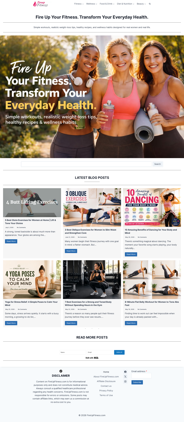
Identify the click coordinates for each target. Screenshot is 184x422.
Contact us (106, 386)
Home (106, 372)
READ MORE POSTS (92, 337)
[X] (125, 376)
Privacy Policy (106, 390)
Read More (11, 241)
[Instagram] (125, 381)
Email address (139, 371)
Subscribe (137, 382)
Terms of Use (106, 395)
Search (157, 164)
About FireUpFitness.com (106, 376)
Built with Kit (92, 358)
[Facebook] (125, 372)
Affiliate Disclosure (106, 381)
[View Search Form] (150, 4)
